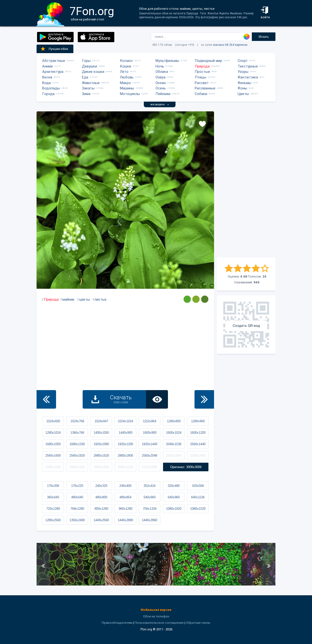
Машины (127, 88)
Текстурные (248, 66)
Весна (47, 77)
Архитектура (52, 71)
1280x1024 (53, 432)
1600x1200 (197, 432)
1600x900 (149, 432)
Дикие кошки (93, 71)
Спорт (243, 60)
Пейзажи (163, 94)
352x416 (150, 486)
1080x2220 (197, 508)
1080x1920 (173, 508)
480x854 (125, 497)
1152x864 (149, 421)
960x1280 (125, 508)
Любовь (127, 77)
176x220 (77, 486)
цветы (84, 299)
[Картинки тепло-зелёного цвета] (187, 299)
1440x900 (125, 432)
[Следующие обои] (204, 399)
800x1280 (101, 508)
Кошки (125, 66)
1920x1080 (101, 444)
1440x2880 (125, 520)
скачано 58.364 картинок (230, 45)
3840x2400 (101, 467)
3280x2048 (53, 467)
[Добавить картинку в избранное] (202, 123)
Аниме (47, 66)
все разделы (159, 104)
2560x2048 (149, 455)
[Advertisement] (246, 184)
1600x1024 (173, 432)
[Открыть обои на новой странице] (157, 399)
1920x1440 (149, 444)
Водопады (51, 88)
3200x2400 (197, 455)
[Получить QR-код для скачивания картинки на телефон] (246, 324)
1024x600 (53, 421)
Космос (126, 60)
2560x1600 (53, 455)
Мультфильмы (167, 60)
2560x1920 (77, 455)
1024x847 (101, 421)
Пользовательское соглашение (159, 622)
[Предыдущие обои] (46, 399)
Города (48, 94)
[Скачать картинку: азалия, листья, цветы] (207, 584)
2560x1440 (197, 444)
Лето (124, 71)
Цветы (243, 94)
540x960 (150, 497)
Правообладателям (117, 622)
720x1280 (53, 508)
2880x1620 (101, 455)
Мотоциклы (130, 94)
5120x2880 (149, 467)
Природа (202, 66)
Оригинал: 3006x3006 (186, 467)
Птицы (200, 77)
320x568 (198, 486)
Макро (125, 83)
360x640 (53, 497)
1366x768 (77, 432)
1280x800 (174, 421)
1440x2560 (101, 520)
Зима (86, 94)
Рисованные (205, 88)
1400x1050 (101, 432)
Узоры (243, 71)
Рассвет (202, 83)
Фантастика (248, 77)
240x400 (125, 486)
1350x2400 (77, 520)
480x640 (77, 497)
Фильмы (244, 83)
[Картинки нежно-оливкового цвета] (204, 299)
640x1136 (198, 497)
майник (68, 299)
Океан (161, 83)
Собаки (201, 94)
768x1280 (77, 508)
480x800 (101, 497)
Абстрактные (53, 60)
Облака (162, 71)
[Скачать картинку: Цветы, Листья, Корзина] (139, 584)
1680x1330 (77, 444)
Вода (46, 83)
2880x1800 (125, 455)
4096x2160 (125, 467)
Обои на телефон (156, 616)
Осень (161, 88)
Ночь (160, 66)
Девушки (89, 66)
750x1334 (149, 508)
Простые (202, 71)
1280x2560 (53, 520)
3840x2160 (77, 467)
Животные (91, 83)
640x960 (174, 497)
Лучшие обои (58, 49)
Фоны (242, 88)
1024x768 (77, 421)
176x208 (53, 486)
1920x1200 (125, 444)
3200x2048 (173, 455)
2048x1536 (173, 444)
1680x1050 (53, 444)
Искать (264, 36)
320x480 (174, 486)
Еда (85, 77)
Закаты (88, 88)
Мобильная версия (156, 609)
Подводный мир (208, 60)
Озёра (161, 77)
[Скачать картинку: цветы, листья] (71, 584)
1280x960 (198, 421)
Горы (86, 60)
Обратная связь (198, 622)
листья (100, 299)
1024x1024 (125, 421)
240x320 (101, 486)
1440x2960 (149, 520)
